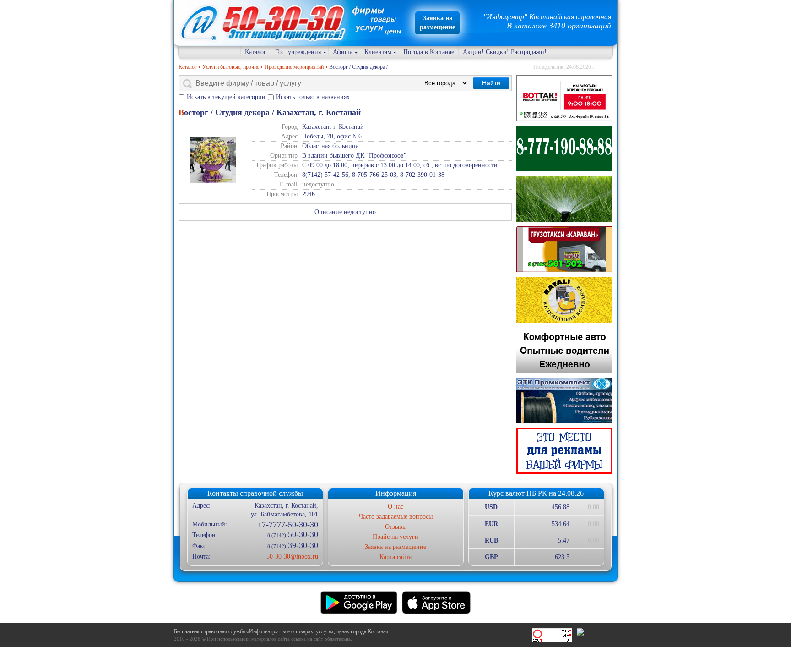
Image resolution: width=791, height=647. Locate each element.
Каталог (255, 52)
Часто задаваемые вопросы (396, 516)
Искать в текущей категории (226, 96)
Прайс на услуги (395, 536)
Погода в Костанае (428, 52)
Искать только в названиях (313, 96)
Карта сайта (395, 557)
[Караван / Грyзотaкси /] (564, 249)
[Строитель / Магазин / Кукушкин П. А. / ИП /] (564, 199)
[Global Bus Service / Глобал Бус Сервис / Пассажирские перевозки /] (564, 350)
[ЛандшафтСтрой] (564, 148)
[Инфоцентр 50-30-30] (564, 451)
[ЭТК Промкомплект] (564, 400)
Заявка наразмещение (437, 23)
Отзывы (395, 526)
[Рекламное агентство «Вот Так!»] (564, 98)
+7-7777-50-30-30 (287, 525)
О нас (395, 506)
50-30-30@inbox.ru (292, 556)
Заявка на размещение (395, 546)
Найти (491, 83)
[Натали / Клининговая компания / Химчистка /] (564, 300)
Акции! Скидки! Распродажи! (505, 52)
